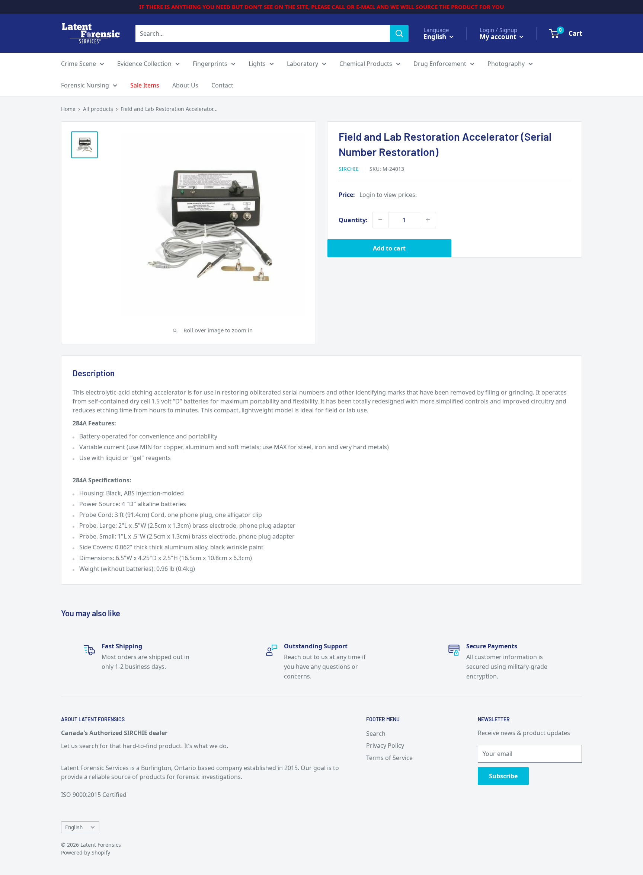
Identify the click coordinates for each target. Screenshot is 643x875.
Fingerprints (210, 64)
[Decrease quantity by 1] (380, 219)
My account (499, 36)
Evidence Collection (144, 64)
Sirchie (349, 168)
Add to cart (389, 248)
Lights (257, 64)
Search (376, 733)
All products (98, 108)
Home (68, 108)
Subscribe (503, 776)
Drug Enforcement (439, 64)
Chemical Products (365, 64)
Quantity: (353, 219)
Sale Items (144, 85)
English (74, 827)
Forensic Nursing (85, 85)
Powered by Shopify (85, 852)
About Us (185, 85)
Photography (506, 64)
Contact (222, 85)
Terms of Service (389, 758)
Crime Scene (78, 64)
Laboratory (302, 64)
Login (367, 194)
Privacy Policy (385, 745)
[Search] (399, 33)
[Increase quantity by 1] (428, 219)
